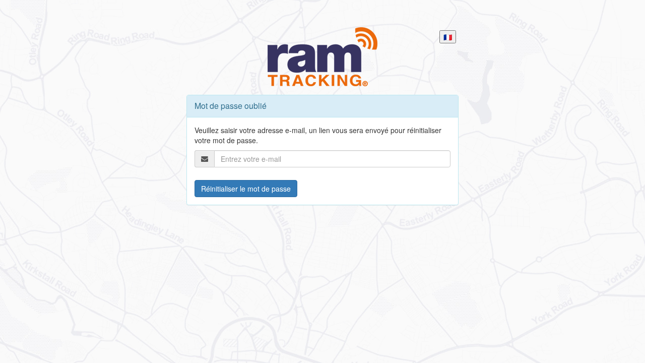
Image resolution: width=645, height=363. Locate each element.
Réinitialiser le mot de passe (246, 189)
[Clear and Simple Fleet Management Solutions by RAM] (322, 56)
